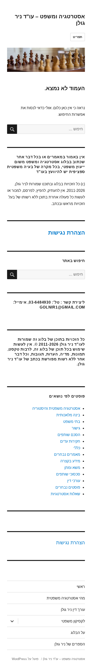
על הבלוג (78, 633)
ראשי (81, 587)
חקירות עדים (70, 441)
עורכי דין (73, 481)
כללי (77, 448)
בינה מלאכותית (68, 415)
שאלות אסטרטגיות (65, 494)
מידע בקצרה (70, 461)
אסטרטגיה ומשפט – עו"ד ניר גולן (64, 659)
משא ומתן (72, 468)
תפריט (77, 37)
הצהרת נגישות (66, 232)
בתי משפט (71, 422)
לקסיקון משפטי (73, 621)
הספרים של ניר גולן (69, 644)
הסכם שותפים (69, 435)
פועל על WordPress (25, 659)
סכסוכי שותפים (68, 474)
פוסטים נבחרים (67, 487)
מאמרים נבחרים (67, 454)
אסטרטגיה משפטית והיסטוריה (56, 408)
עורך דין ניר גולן (73, 610)
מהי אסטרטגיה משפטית (66, 598)
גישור (76, 428)
